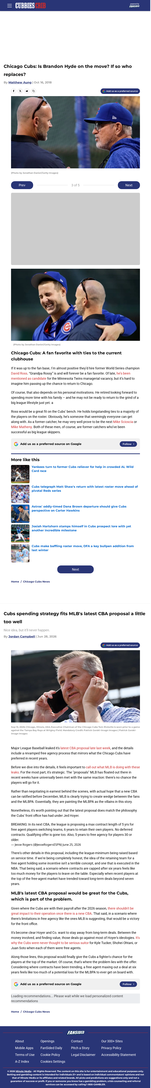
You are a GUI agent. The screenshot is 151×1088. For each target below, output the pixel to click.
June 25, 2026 (72, 845)
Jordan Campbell (21, 636)
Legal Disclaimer (83, 1055)
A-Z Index (22, 1061)
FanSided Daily (51, 1048)
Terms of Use (25, 1055)
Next (128, 185)
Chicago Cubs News (36, 581)
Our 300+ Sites (112, 1041)
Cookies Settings (53, 1061)
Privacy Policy (111, 1048)
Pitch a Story (80, 1048)
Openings (47, 1041)
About (19, 1041)
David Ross (19, 373)
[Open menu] (9, 5)
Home (15, 581)
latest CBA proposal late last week (85, 748)
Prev (22, 185)
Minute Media (23, 1071)
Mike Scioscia (123, 422)
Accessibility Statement (118, 1055)
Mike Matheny (21, 427)
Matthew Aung (19, 82)
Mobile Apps (24, 1048)
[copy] (33, 91)
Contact (77, 1041)
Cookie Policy (50, 1055)
